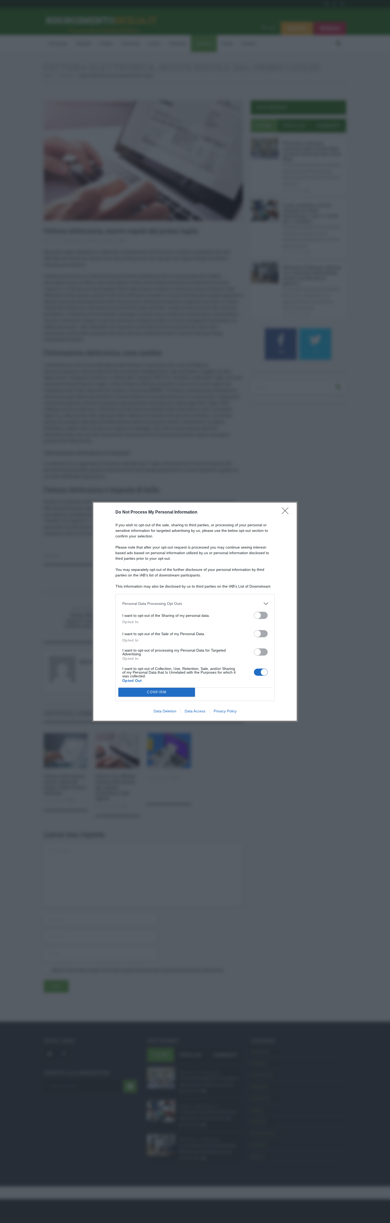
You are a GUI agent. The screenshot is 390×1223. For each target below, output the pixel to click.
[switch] (261, 615)
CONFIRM (157, 692)
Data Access (195, 711)
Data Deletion (165, 711)
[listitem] (195, 603)
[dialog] (195, 611)
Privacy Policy (225, 711)
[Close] (287, 512)
